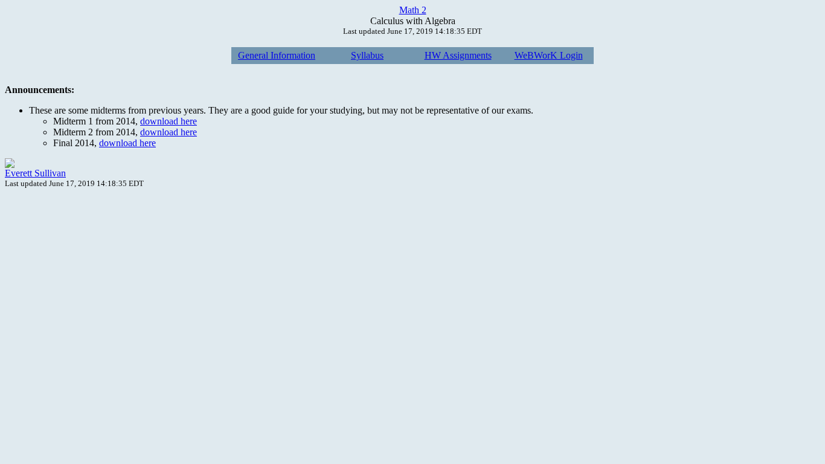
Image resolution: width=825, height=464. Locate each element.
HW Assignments (458, 55)
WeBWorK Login (549, 55)
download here (168, 121)
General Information (276, 55)
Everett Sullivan (35, 173)
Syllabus (367, 55)
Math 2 (412, 10)
